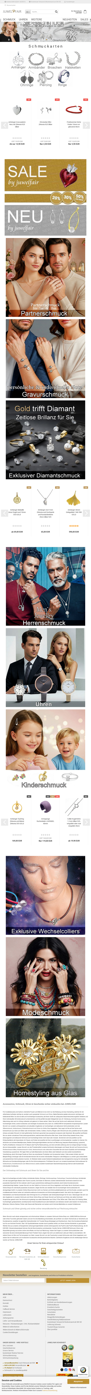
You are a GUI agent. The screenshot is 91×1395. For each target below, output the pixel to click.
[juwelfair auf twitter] (61, 1370)
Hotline (5, 1306)
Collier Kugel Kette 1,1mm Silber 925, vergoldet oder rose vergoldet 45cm (74, 822)
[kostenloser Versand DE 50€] (27, 1251)
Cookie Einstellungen (10, 1332)
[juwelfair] (12, 11)
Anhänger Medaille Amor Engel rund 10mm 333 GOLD (17, 512)
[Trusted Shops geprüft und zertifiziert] (64, 1347)
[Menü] (87, 1367)
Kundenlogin (70, 2)
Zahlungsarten (8, 1318)
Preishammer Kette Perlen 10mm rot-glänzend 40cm (74, 124)
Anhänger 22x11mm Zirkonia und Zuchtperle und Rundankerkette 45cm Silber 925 (45, 513)
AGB (4, 1297)
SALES (84, 19)
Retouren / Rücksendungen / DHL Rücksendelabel (21, 1324)
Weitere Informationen (78, 1387)
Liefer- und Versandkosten (12, 1321)
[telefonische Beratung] (43, 1262)
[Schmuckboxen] (43, 1251)
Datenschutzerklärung (49, 1390)
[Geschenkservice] (59, 1251)
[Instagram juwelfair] (69, 1370)
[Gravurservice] (11, 1251)
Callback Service (9, 1309)
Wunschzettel (10, 5)
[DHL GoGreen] (62, 1376)
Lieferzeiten (7, 1315)
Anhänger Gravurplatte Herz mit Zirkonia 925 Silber (17, 124)
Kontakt (6, 1303)
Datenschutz (7, 1300)
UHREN (23, 19)
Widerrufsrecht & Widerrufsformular (16, 1330)
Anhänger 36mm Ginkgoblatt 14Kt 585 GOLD (74, 512)
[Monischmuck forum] (73, 1370)
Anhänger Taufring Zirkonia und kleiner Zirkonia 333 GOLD (17, 821)
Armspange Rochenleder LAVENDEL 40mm (45, 821)
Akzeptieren (78, 1381)
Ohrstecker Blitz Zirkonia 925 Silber (45, 123)
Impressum (7, 1312)
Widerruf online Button (11, 1327)
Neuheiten (70, 19)
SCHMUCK (9, 19)
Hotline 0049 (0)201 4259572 (15, 2)
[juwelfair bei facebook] (65, 1370)
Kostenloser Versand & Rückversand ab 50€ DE (45, 2)
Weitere (36, 19)
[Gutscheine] (76, 1251)
